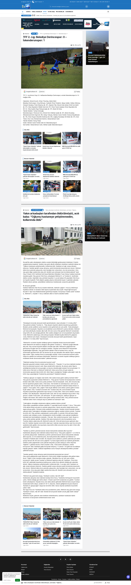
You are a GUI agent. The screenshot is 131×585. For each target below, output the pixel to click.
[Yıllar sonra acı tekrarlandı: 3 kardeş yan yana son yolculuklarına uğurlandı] (52, 310)
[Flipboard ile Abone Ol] (41, 91)
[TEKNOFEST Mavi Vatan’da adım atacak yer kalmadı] (32, 310)
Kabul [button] (17, 580)
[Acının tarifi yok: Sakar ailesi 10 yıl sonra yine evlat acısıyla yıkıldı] (71, 310)
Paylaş (108, 582)
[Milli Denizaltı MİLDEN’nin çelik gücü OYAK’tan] (71, 141)
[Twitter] (65, 559)
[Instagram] (70, 559)
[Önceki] (33, 15)
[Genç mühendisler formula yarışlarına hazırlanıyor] (52, 189)
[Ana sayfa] (22, 11)
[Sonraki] (34, 15)
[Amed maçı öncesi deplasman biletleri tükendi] (52, 141)
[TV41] (26, 6)
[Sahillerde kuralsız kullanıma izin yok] (32, 189)
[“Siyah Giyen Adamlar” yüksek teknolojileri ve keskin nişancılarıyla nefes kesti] (32, 141)
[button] (108, 6)
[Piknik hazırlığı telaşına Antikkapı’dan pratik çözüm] (72, 189)
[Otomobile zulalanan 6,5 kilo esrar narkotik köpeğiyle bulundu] (97, 48)
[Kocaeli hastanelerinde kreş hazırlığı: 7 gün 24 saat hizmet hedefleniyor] (32, 537)
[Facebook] (60, 559)
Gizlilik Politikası (7, 580)
